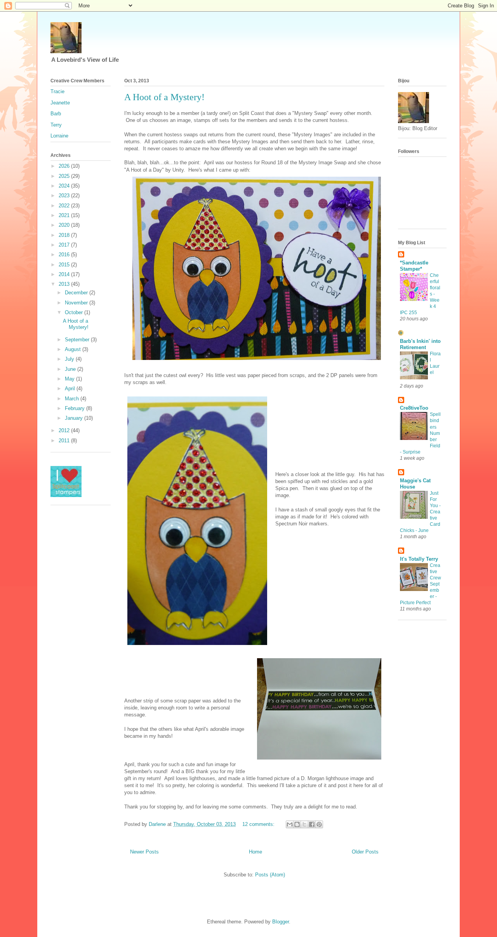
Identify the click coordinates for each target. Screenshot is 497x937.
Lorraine (59, 136)
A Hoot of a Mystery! (164, 97)
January (74, 418)
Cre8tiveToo (414, 408)
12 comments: (259, 824)
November (77, 303)
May (70, 379)
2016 (65, 254)
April (70, 388)
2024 (65, 186)
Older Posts (365, 852)
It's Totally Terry (419, 559)
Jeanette (60, 103)
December (77, 293)
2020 (65, 225)
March (72, 399)
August (73, 349)
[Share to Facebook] (312, 824)
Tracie (57, 91)
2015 (65, 265)
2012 (65, 430)
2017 (65, 245)
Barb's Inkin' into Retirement (420, 344)
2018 (65, 235)
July (70, 359)
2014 (65, 274)
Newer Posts (144, 852)
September (78, 339)
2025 (65, 176)
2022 (65, 206)
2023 (65, 195)
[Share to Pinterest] (319, 824)
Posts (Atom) (270, 875)
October (74, 312)
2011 (65, 440)
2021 (65, 215)
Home (255, 852)
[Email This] (290, 824)
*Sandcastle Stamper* (414, 266)
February (75, 408)
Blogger (280, 922)
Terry (56, 125)
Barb (55, 113)
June (71, 369)
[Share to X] (304, 824)
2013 (65, 284)
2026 (65, 166)
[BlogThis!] (297, 824)
